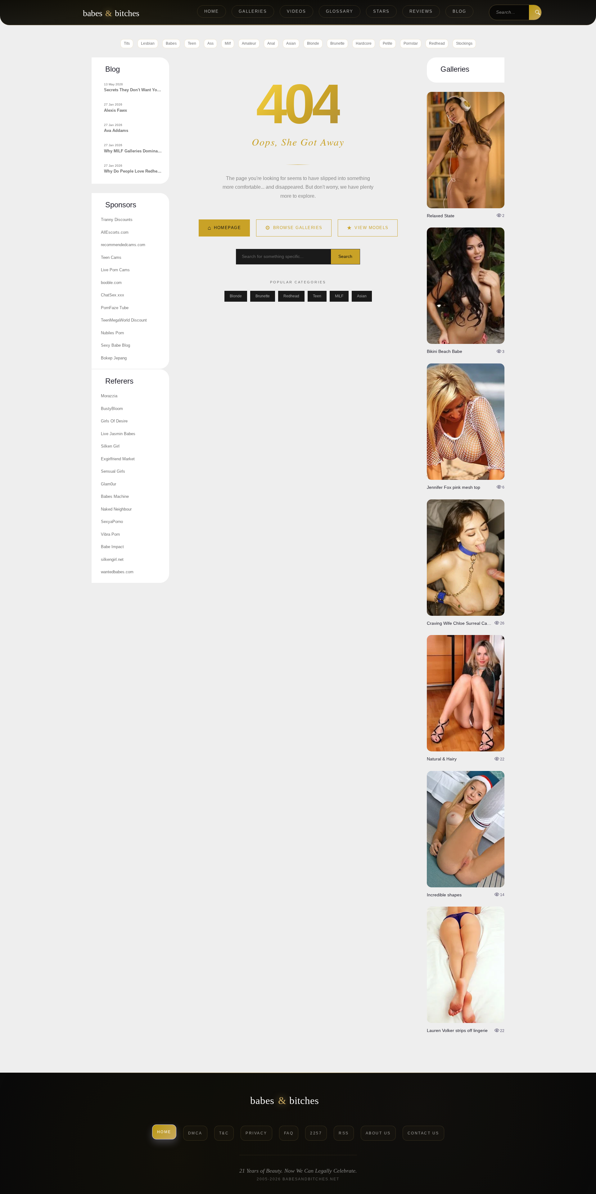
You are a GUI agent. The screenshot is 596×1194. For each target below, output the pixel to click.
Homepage (224, 228)
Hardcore (364, 43)
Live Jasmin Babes (118, 433)
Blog (459, 11)
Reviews (421, 11)
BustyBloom (112, 408)
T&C (224, 1133)
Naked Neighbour (116, 509)
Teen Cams (111, 257)
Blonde (313, 43)
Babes (171, 43)
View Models (368, 228)
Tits (127, 43)
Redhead (437, 43)
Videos (296, 11)
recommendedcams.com (123, 244)
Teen (192, 43)
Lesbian (148, 43)
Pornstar (411, 43)
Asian (291, 43)
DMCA (195, 1133)
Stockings (464, 43)
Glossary (339, 11)
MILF (339, 296)
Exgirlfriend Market (118, 459)
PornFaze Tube (115, 307)
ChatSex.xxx (112, 295)
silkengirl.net (112, 559)
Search (345, 256)
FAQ (289, 1133)
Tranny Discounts (117, 219)
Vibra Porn (110, 534)
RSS (344, 1133)
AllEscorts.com (115, 232)
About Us (378, 1133)
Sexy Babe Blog (115, 345)
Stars (381, 11)
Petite (387, 43)
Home (211, 11)
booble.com (111, 282)
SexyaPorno (112, 521)
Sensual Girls (113, 471)
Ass (210, 43)
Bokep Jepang (114, 358)
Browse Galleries (294, 228)
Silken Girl (110, 446)
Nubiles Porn (112, 333)
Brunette (337, 43)
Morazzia (109, 396)
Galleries (253, 11)
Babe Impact (112, 546)
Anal (271, 43)
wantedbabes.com (117, 572)
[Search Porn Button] (535, 12)
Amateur (249, 43)
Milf (228, 43)
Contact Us (423, 1133)
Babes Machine (115, 496)
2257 (316, 1133)
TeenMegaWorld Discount (124, 320)
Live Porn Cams (115, 270)
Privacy (256, 1133)
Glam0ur (108, 484)
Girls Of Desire (114, 421)
